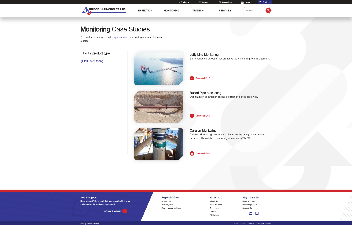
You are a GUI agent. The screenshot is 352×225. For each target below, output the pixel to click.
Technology (215, 208)
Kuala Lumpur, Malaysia (171, 208)
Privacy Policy (86, 224)
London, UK (166, 201)
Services (225, 10)
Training (198, 10)
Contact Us (247, 208)
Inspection (145, 10)
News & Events (248, 201)
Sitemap (96, 224)
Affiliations (214, 215)
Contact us (227, 2)
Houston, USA (167, 205)
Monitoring (171, 10)
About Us (214, 201)
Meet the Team (216, 205)
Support (205, 2)
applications (120, 37)
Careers (213, 212)
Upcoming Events (249, 205)
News (247, 2)
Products (266, 2)
